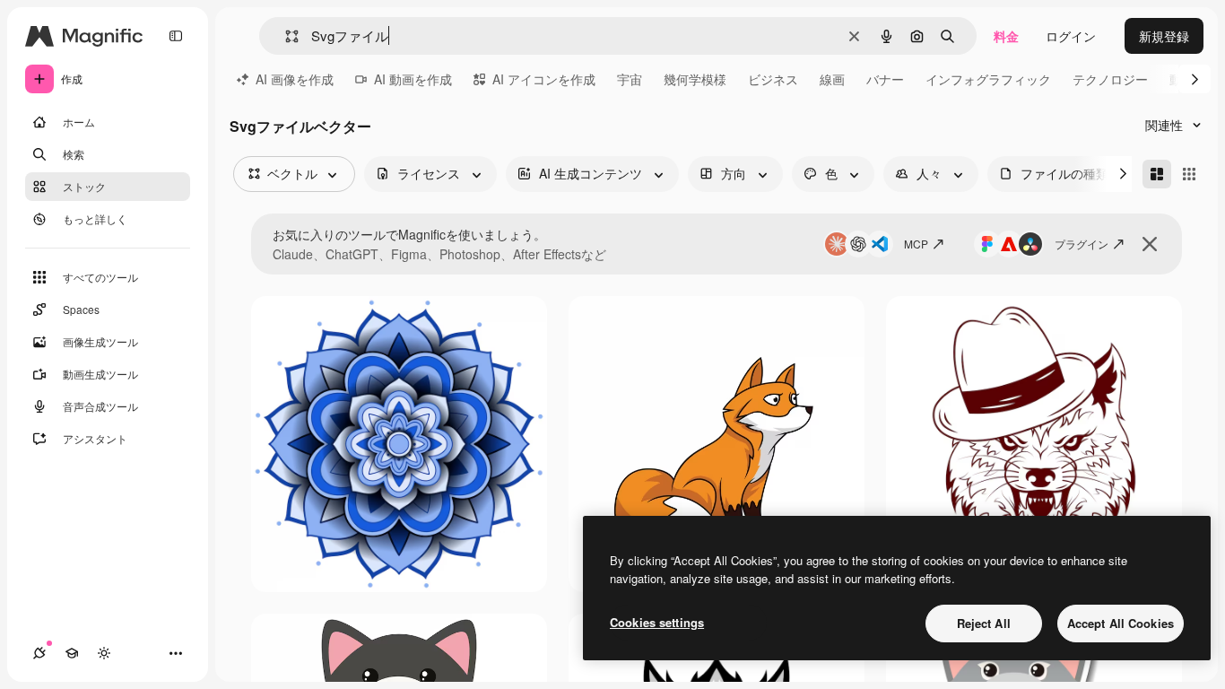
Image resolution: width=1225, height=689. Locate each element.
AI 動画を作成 (413, 79)
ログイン (1071, 36)
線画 (832, 79)
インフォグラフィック (988, 79)
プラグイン (1081, 243)
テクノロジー (1110, 79)
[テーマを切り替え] (104, 653)
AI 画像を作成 (295, 79)
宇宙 (629, 79)
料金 (1006, 36)
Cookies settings (657, 622)
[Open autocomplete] (284, 36)
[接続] (39, 653)
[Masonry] (1156, 174)
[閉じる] (1149, 244)
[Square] (1189, 174)
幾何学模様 (695, 79)
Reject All (984, 623)
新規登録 (1164, 36)
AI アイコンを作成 (543, 79)
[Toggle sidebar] (175, 36)
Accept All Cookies (1120, 623)
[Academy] (71, 653)
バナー (885, 79)
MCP (916, 243)
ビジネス (773, 79)
